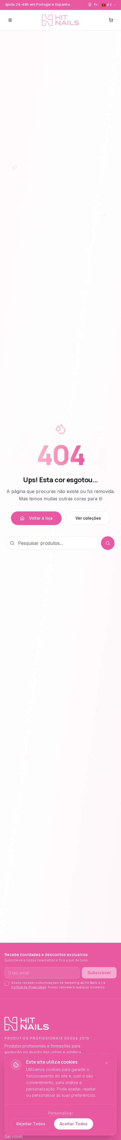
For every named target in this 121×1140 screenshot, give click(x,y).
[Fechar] (107, 1063)
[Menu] (10, 20)
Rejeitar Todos (30, 1123)
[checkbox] (7, 983)
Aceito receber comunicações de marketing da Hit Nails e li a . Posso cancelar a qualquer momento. (58, 985)
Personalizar (60, 1113)
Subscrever (99, 972)
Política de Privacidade (28, 987)
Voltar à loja (41, 518)
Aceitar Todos (74, 1123)
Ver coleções (88, 518)
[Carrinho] (110, 20)
